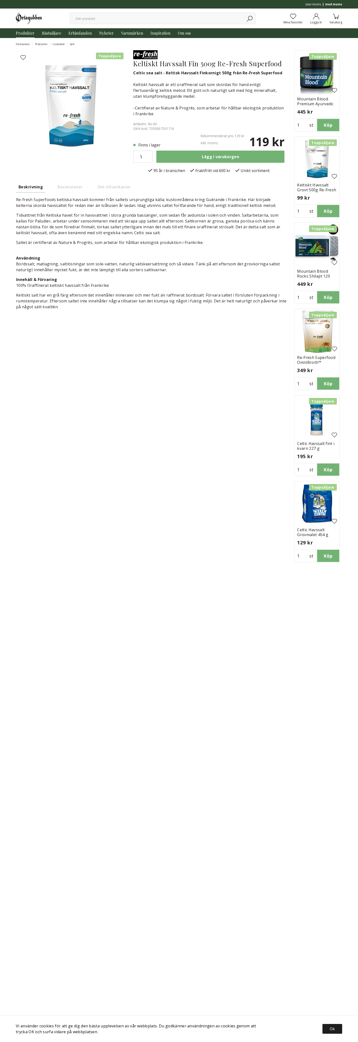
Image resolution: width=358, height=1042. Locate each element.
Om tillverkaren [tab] (114, 187)
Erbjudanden (80, 33)
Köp (328, 125)
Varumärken (132, 33)
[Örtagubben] (29, 18)
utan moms (313, 4)
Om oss (184, 33)
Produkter (25, 33)
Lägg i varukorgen (220, 156)
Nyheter (106, 33)
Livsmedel (59, 44)
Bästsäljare (51, 33)
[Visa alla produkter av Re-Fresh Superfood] (145, 54)
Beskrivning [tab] (31, 187)
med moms (333, 4)
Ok (332, 1029)
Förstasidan (23, 44)
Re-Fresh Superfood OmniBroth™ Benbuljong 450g (316, 362)
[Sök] (250, 18)
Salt (72, 44)
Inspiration (160, 33)
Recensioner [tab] (70, 187)
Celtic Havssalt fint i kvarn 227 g (315, 446)
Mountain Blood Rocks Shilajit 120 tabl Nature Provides (317, 276)
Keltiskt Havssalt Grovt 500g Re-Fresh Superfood (316, 189)
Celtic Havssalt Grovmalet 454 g (312, 532)
